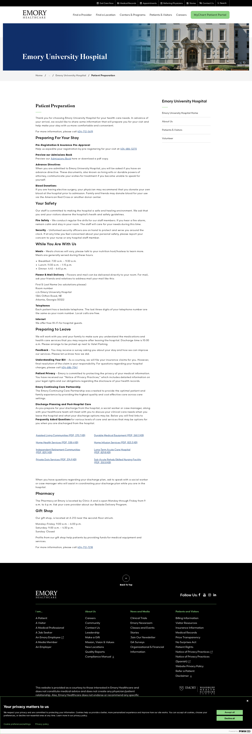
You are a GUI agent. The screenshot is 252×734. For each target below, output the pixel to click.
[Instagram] (209, 595)
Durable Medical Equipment (119, 435)
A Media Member (46, 642)
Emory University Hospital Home (180, 112)
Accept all (230, 712)
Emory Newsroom (141, 623)
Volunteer (167, 138)
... (49, 75)
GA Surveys (137, 642)
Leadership (92, 632)
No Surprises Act (186, 642)
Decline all (230, 718)
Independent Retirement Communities (58, 451)
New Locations (94, 647)
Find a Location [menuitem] (106, 14)
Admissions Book (61, 158)
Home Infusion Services (116, 442)
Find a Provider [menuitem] (82, 14)
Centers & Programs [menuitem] (132, 14)
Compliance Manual (98, 656)
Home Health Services (57, 442)
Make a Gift (92, 637)
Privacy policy (42, 724)
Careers (90, 618)
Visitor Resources (186, 623)
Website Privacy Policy (189, 666)
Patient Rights (184, 647)
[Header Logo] (34, 15)
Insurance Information (190, 627)
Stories (134, 632)
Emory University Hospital (71, 75)
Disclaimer (182, 675)
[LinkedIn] (214, 595)
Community (92, 623)
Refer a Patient (185, 671)
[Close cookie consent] (247, 701)
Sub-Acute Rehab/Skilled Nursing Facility (117, 461)
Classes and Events (142, 627)
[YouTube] (204, 595)
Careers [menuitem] (181, 14)
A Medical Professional (50, 627)
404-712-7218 (85, 547)
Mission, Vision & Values (99, 642)
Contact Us (92, 627)
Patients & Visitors (172, 129)
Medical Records (186, 632)
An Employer (43, 647)
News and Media (140, 611)
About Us (167, 121)
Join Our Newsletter (142, 637)
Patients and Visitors (187, 611)
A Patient (41, 618)
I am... (39, 611)
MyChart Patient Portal (210, 14)
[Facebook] (199, 595)
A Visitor (41, 623)
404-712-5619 (85, 131)
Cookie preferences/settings (17, 724)
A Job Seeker (44, 632)
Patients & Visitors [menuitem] (161, 14)
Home (39, 75)
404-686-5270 (128, 148)
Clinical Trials (138, 618)
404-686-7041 (69, 367)
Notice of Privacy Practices (192, 651)
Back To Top (126, 584)
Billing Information (187, 618)
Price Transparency (188, 637)
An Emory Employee (48, 637)
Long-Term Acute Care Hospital (112, 451)
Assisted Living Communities (60, 435)
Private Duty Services (56, 459)
